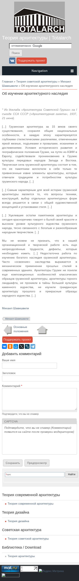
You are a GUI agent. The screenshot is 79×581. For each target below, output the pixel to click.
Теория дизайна (18, 521)
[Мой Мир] (15, 346)
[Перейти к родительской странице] (42, 330)
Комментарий (12, 385)
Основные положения (21, 329)
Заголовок (8, 373)
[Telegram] (32, 346)
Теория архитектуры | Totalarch (36, 38)
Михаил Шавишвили (15, 308)
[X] (21, 346)
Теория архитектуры (21, 556)
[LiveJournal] (27, 346)
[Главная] (39, 31)
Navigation (40, 70)
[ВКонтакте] (4, 346)
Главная (7, 81)
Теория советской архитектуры (36, 81)
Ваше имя (8, 360)
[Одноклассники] (10, 346)
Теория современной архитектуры (30, 503)
